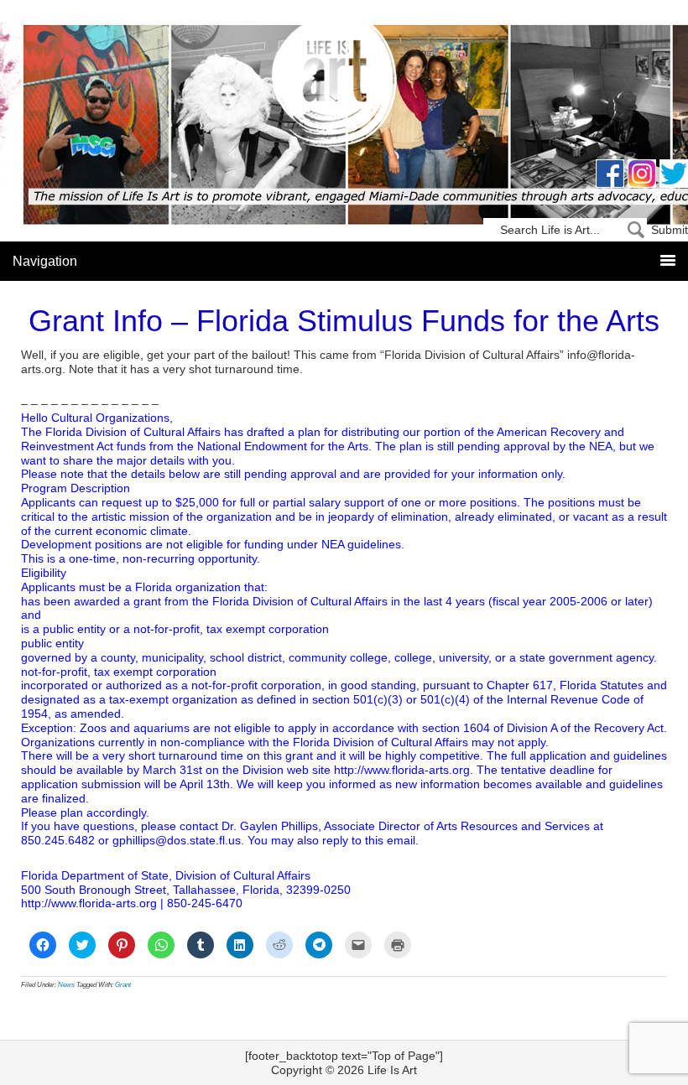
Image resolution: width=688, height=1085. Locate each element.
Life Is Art (344, 86)
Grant (123, 985)
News (66, 985)
